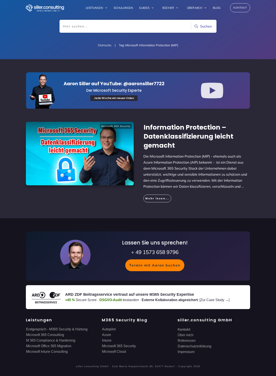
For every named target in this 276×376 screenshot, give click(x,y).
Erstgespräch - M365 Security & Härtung (57, 329)
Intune (106, 340)
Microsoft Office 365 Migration (48, 346)
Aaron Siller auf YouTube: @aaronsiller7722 (114, 83)
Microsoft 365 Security (115, 126)
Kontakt (184, 329)
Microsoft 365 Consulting (45, 335)
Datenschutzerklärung (194, 346)
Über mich (185, 335)
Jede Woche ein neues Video (114, 98)
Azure (106, 335)
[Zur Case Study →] (214, 300)
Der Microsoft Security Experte (114, 90)
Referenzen (187, 340)
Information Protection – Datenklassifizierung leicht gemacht (188, 136)
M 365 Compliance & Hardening (50, 340)
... (243, 186)
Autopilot (109, 329)
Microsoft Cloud (114, 351)
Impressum (186, 352)
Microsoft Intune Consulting (47, 351)
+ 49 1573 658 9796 (155, 252)
